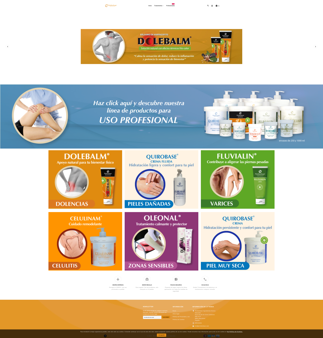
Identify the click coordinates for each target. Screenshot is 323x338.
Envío (174, 311)
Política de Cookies (178, 319)
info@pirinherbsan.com (202, 326)
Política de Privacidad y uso (181, 316)
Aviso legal (176, 313)
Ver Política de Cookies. (235, 331)
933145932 (198, 323)
